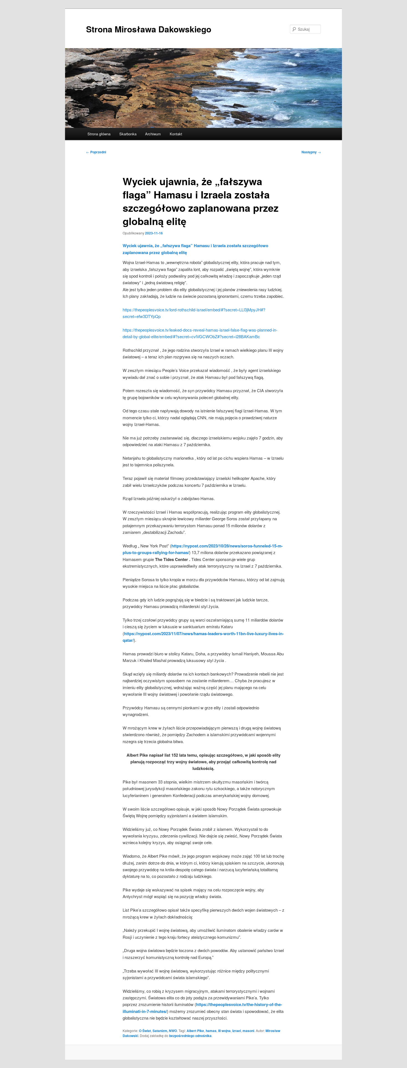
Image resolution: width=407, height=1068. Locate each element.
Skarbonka (127, 133)
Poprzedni (96, 151)
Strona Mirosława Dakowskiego (148, 29)
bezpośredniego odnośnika (190, 1035)
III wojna (224, 1030)
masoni (248, 1030)
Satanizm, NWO (165, 1030)
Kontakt (176, 133)
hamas (211, 1030)
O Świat (145, 1030)
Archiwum (153, 133)
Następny (311, 151)
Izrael (236, 1030)
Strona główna (98, 133)
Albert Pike (195, 1030)
